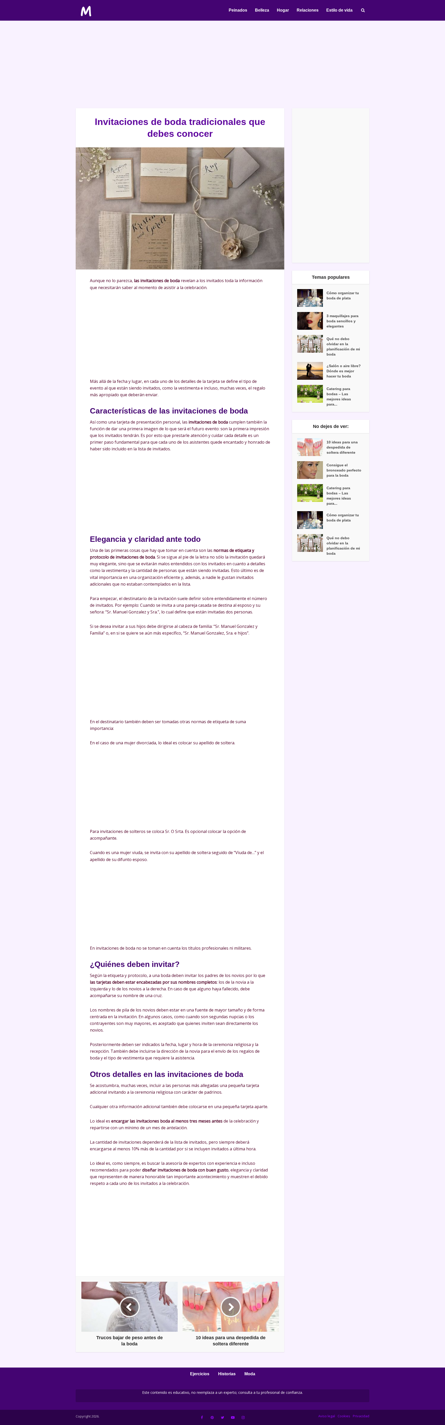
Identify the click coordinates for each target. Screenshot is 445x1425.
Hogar (283, 10)
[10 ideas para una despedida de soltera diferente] (312, 447)
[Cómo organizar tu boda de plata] (312, 298)
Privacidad (361, 1416)
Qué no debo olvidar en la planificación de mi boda (343, 346)
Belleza (262, 10)
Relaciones (308, 10)
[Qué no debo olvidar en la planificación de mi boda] (312, 344)
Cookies (344, 1416)
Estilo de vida (339, 10)
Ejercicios (199, 1374)
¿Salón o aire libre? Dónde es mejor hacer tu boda (344, 371)
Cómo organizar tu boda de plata (343, 295)
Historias (227, 1374)
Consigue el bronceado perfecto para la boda (344, 470)
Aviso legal (326, 1416)
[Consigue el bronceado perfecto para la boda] (312, 470)
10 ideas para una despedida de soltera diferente (342, 447)
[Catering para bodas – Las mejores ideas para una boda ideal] (312, 394)
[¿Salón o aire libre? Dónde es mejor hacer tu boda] (312, 371)
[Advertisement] (222, 64)
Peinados (238, 10)
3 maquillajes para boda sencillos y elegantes (342, 321)
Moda (249, 1374)
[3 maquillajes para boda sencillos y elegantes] (312, 321)
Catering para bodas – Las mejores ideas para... (339, 396)
